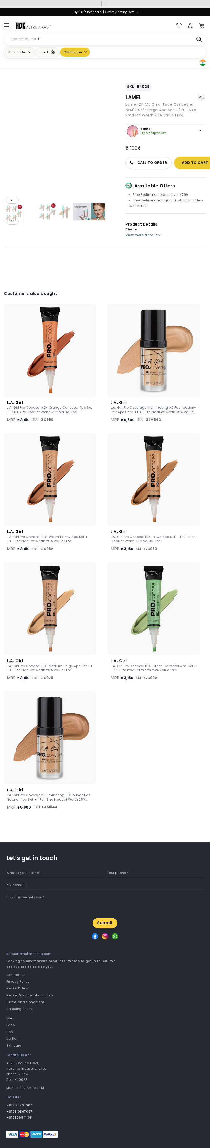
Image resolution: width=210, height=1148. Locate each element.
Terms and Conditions (25, 1002)
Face (10, 1025)
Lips (9, 1032)
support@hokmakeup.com (29, 953)
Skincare (13, 1045)
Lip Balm (13, 1038)
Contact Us (16, 974)
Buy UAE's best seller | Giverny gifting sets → (105, 12)
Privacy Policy (17, 981)
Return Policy (17, 988)
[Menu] (6, 25)
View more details (141, 235)
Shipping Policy (19, 1009)
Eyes (10, 1018)
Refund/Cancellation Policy (30, 995)
